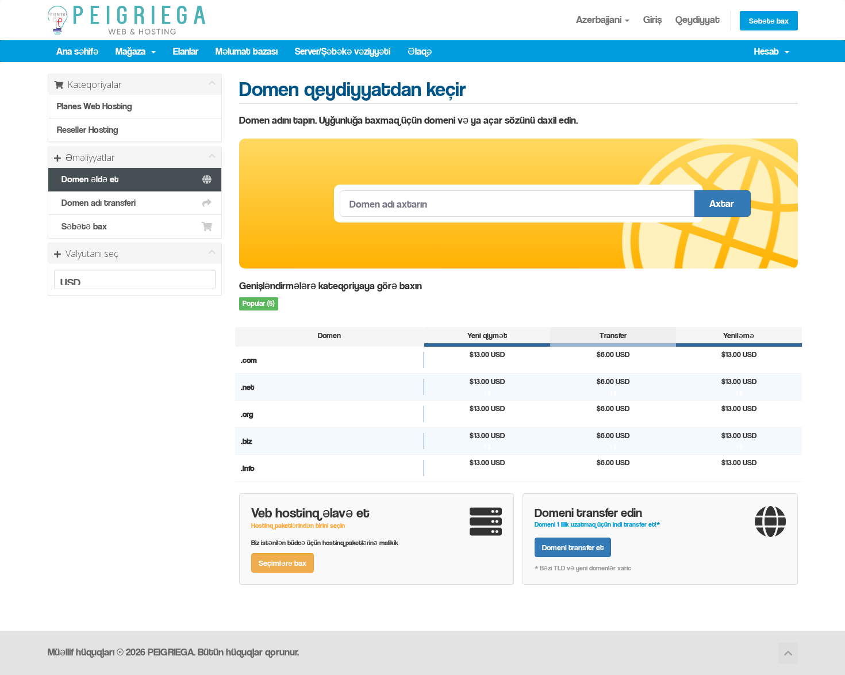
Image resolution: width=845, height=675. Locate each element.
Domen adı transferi (96, 202)
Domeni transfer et (573, 547)
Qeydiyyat (697, 19)
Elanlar (185, 51)
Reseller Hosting (87, 129)
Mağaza (133, 51)
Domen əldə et (87, 179)
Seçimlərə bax (282, 562)
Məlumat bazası (247, 51)
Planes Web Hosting (94, 106)
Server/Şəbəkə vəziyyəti (342, 51)
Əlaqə (420, 51)
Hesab (768, 51)
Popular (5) (259, 303)
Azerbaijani (600, 19)
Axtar (721, 203)
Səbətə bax (769, 20)
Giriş (652, 19)
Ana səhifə (77, 51)
